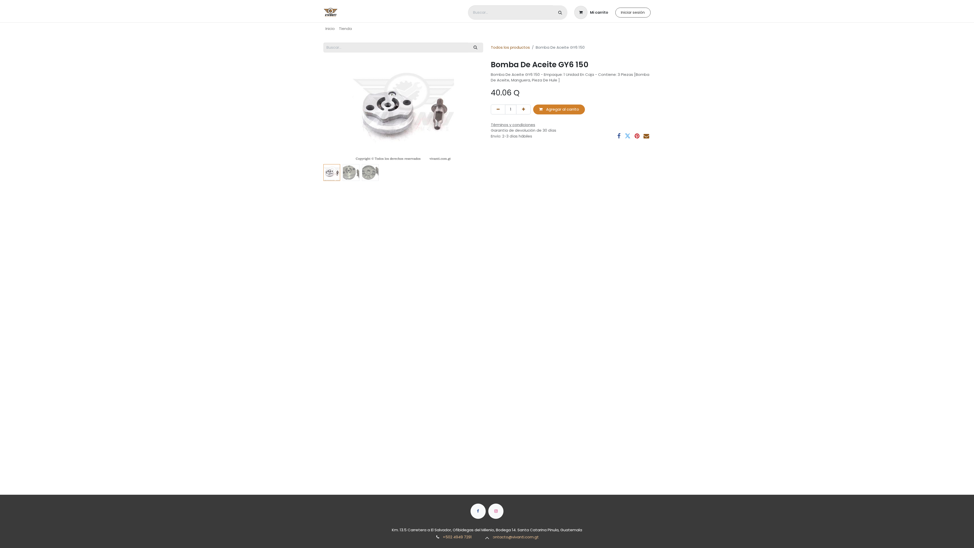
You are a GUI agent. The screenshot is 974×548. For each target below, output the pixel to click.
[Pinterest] (637, 136)
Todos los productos (510, 47)
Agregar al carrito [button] (562, 109)
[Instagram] (495, 511)
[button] (335, 111)
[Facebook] (619, 136)
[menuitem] (330, 29)
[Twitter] (628, 136)
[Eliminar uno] (498, 109)
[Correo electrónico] (646, 136)
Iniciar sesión (633, 12)
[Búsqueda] (560, 12)
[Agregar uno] (523, 109)
